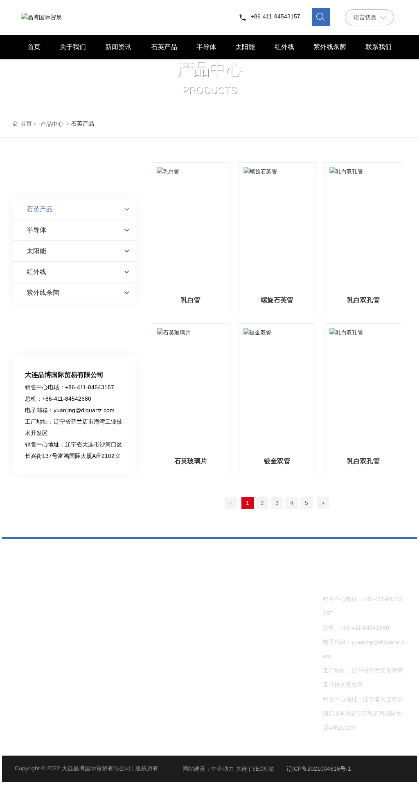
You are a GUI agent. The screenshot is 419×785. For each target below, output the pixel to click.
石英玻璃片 (190, 461)
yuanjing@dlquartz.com (84, 410)
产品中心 (209, 69)
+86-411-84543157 (275, 16)
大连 (241, 768)
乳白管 (190, 299)
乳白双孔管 (363, 299)
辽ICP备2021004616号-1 (318, 768)
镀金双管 (277, 461)
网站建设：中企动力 (208, 768)
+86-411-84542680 (66, 398)
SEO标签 (263, 769)
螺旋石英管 (277, 299)
